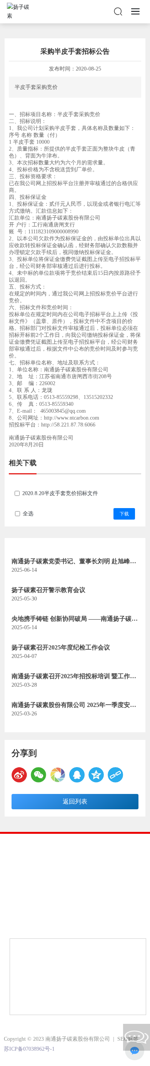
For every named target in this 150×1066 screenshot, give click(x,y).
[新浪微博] (19, 774)
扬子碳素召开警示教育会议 (48, 590)
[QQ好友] (77, 774)
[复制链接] (115, 774)
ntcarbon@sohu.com (53, 925)
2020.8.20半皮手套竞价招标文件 (60, 493)
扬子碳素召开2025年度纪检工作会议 (61, 647)
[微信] (38, 774)
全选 (28, 514)
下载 (124, 514)
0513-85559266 (66, 904)
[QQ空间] (96, 774)
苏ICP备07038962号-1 (29, 1049)
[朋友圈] (57, 774)
